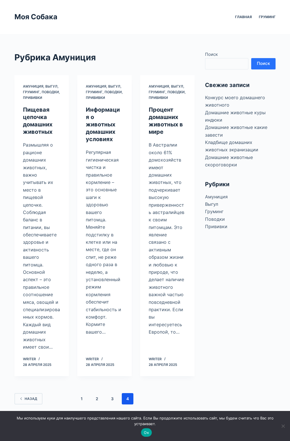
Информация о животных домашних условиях (103, 124)
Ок (146, 432)
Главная (243, 17)
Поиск (211, 54)
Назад (31, 399)
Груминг (267, 17)
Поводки (50, 92)
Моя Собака (35, 16)
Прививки (32, 98)
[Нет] (283, 426)
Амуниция (33, 86)
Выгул (51, 86)
